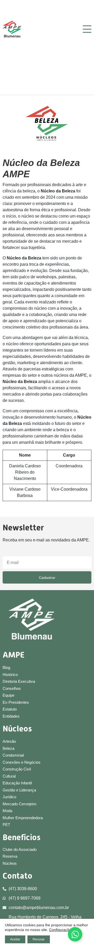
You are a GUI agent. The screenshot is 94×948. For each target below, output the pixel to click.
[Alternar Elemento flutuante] (75, 934)
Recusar (39, 939)
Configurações (61, 930)
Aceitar (15, 939)
